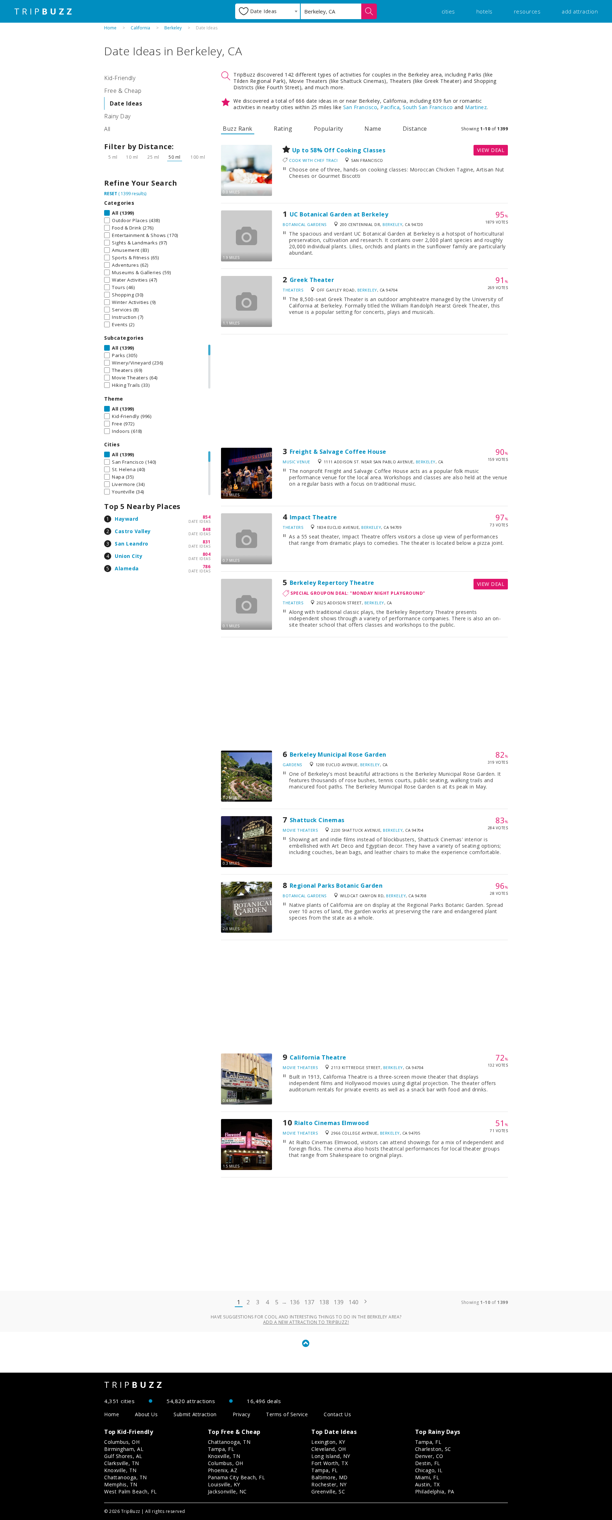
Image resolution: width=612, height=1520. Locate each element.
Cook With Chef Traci (313, 160)
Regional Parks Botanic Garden (336, 885)
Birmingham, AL (123, 1449)
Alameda (127, 568)
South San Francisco (428, 107)
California (140, 28)
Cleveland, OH (328, 1449)
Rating (283, 128)
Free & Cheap (122, 91)
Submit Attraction (195, 1414)
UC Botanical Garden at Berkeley (339, 214)
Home (110, 28)
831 (207, 542)
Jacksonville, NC (227, 1491)
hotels (484, 11)
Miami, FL (427, 1477)
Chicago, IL (429, 1470)
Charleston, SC (433, 1449)
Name (372, 128)
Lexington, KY (328, 1442)
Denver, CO (429, 1456)
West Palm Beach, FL (130, 1491)
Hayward (126, 518)
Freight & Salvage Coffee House (338, 452)
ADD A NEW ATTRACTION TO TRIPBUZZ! (306, 1322)
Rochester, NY (329, 1484)
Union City (128, 556)
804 (207, 554)
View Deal (491, 150)
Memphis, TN (120, 1484)
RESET (110, 194)
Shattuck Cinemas (317, 820)
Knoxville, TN (120, 1470)
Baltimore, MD (329, 1477)
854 (207, 517)
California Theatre (318, 1057)
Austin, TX (427, 1484)
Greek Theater (312, 280)
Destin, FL (427, 1463)
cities (448, 11)
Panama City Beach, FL (236, 1477)
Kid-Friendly (119, 78)
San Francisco (360, 107)
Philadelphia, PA (434, 1491)
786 (207, 567)
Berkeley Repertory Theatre (332, 583)
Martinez (476, 107)
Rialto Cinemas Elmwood (331, 1123)
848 (207, 529)
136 (295, 1302)
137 (309, 1302)
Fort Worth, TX (329, 1463)
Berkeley (173, 28)
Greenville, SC (328, 1491)
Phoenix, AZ (223, 1470)
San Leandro (131, 543)
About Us (146, 1414)
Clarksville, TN (121, 1463)
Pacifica (390, 107)
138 (324, 1302)
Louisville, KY (224, 1484)
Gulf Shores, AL (123, 1456)
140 (353, 1302)
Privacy (241, 1414)
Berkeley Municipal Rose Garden (338, 754)
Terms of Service (287, 1414)
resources (527, 11)
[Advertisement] (364, 391)
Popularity (328, 128)
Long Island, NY (330, 1456)
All (107, 129)
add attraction (580, 11)
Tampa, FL (221, 1449)
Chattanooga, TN (125, 1477)
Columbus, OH (122, 1442)
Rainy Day (117, 116)
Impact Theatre (313, 517)
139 (339, 1302)
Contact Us (337, 1414)
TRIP (44, 11)
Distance (415, 128)
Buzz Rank (238, 128)
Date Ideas (126, 103)
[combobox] (267, 11)
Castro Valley (133, 531)
